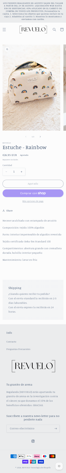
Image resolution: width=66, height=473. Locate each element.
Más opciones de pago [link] (33, 201)
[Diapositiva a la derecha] (40, 136)
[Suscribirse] (55, 429)
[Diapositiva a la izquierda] (25, 136)
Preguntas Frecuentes (18, 349)
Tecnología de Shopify (40, 467)
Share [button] (9, 210)
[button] (4, 29)
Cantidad (7, 165)
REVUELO (26, 467)
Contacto (11, 341)
